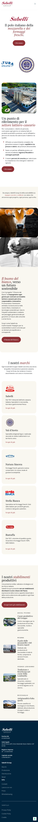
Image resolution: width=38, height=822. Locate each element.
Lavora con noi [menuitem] (7, 787)
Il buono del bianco (11, 340)
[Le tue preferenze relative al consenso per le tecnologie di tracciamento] (35, 819)
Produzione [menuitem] (6, 770)
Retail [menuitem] (4, 777)
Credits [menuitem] (4, 817)
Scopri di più (10, 408)
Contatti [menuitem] (4, 784)
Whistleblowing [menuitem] (7, 794)
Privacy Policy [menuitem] (6, 810)
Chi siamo (19, 43)
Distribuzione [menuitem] (6, 774)
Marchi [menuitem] (4, 767)
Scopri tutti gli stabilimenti (14, 605)
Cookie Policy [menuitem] (6, 814)
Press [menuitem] (4, 791)
